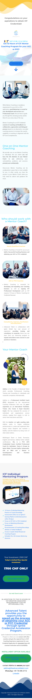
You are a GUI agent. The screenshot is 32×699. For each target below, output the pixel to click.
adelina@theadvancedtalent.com (16, 668)
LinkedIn (16, 674)
